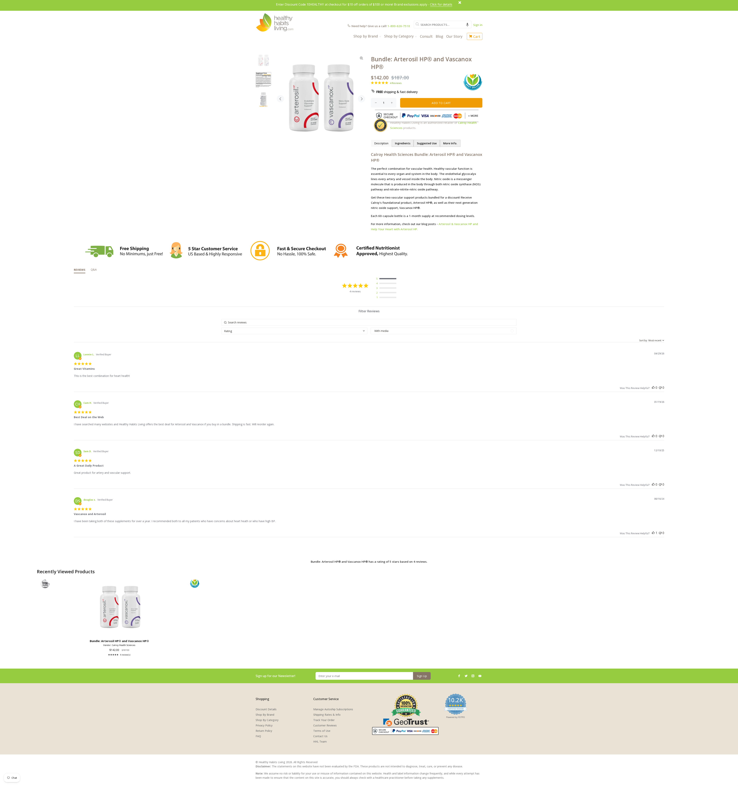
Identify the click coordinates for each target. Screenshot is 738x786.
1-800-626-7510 (398, 26)
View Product (120, 632)
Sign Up (422, 676)
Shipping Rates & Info (327, 714)
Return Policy (264, 731)
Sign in (477, 25)
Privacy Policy (264, 725)
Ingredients (402, 143)
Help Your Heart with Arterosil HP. (394, 229)
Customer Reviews (325, 725)
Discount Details (266, 709)
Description (381, 143)
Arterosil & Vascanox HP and (458, 224)
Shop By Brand (265, 714)
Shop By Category (267, 720)
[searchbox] (369, 322)
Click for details (441, 4)
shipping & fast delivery (397, 92)
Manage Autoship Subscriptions (333, 709)
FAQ (258, 736)
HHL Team (320, 741)
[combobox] (442, 24)
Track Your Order (324, 720)
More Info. (450, 143)
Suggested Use (427, 143)
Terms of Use (321, 731)
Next (361, 98)
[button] (467, 24)
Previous (280, 98)
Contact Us (320, 736)
